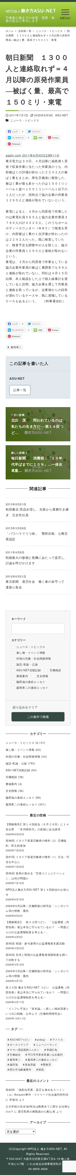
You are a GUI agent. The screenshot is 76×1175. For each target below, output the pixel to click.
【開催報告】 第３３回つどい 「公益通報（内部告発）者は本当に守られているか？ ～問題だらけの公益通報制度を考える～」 (37, 927)
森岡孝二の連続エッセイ (21, 804)
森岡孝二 (15, 347)
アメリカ (57, 1039)
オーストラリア (19, 1044)
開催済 (47, 1064)
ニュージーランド (46, 1044)
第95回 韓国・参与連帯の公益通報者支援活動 (35, 943)
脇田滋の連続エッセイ (20, 797)
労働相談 (11, 777)
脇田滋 (14, 1064)
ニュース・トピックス (24, 120)
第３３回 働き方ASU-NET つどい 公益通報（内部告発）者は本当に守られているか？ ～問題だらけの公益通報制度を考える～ (38, 992)
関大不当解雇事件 (20, 1069)
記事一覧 (19, 390)
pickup (41, 1039)
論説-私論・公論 (16, 763)
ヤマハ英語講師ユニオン (24, 1049)
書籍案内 (11, 784)
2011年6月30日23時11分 (41, 155)
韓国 (41, 1069)
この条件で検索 (38, 716)
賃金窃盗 (30, 1064)
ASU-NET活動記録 (18, 770)
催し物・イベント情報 (20, 750)
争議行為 (52, 1049)
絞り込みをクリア (25, 707)
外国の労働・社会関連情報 (23, 756)
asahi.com (13, 155)
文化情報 (11, 791)
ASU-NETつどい (20, 1039)
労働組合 (15, 1054)
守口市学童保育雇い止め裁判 (45, 1054)
